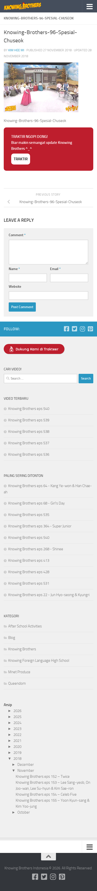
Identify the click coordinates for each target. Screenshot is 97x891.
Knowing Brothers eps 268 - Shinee (35, 549)
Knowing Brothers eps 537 (28, 443)
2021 (17, 740)
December (25, 764)
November (25, 770)
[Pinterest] (90, 329)
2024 (17, 723)
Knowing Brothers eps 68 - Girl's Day (36, 503)
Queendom (17, 683)
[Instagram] (82, 329)
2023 (17, 728)
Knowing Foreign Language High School (38, 660)
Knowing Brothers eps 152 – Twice (43, 776)
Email (55, 269)
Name (14, 269)
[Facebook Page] (66, 329)
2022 (17, 734)
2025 (17, 717)
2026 (17, 711)
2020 (17, 746)
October (23, 812)
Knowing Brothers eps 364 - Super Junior (39, 526)
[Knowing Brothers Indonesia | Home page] (29, 6)
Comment (17, 235)
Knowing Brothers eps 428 (28, 572)
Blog (11, 637)
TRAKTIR (21, 159)
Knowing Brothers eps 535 (28, 514)
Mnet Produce (19, 672)
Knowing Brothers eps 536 (28, 454)
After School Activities (25, 626)
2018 (17, 758)
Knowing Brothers (22, 649)
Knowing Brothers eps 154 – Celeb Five (46, 794)
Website (15, 286)
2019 (17, 752)
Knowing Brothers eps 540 (28, 408)
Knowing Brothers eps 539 (28, 420)
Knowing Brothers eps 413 (28, 560)
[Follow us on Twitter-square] (74, 329)
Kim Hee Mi (16, 50)
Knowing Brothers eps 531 (28, 583)
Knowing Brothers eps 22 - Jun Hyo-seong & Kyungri (49, 595)
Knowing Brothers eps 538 (28, 431)
